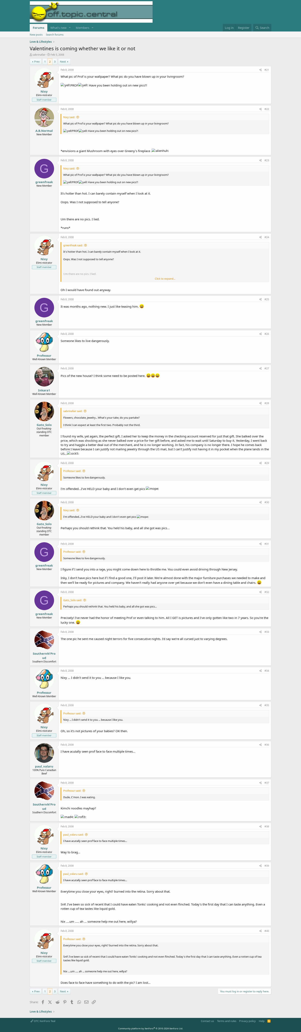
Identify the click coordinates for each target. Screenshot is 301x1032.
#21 (267, 70)
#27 (267, 368)
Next (63, 61)
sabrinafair (39, 54)
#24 (267, 237)
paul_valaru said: (73, 834)
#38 (267, 826)
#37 (267, 782)
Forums (38, 28)
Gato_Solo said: (72, 600)
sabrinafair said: (72, 411)
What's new (58, 28)
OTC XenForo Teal (44, 1021)
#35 (267, 705)
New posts (36, 34)
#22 (267, 109)
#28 (267, 403)
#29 (267, 463)
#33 (267, 632)
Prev (37, 61)
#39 (267, 865)
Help (262, 1021)
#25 (267, 299)
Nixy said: (69, 117)
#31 (267, 544)
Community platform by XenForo (150, 1028)
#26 (267, 334)
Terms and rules (226, 1021)
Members (82, 28)
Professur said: (72, 471)
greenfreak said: (73, 245)
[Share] (260, 70)
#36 (267, 744)
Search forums (54, 34)
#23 (267, 160)
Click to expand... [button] (165, 278)
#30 (267, 502)
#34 (267, 670)
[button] (70, 27)
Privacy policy (247, 1021)
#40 (267, 931)
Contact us (207, 1021)
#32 (267, 592)
